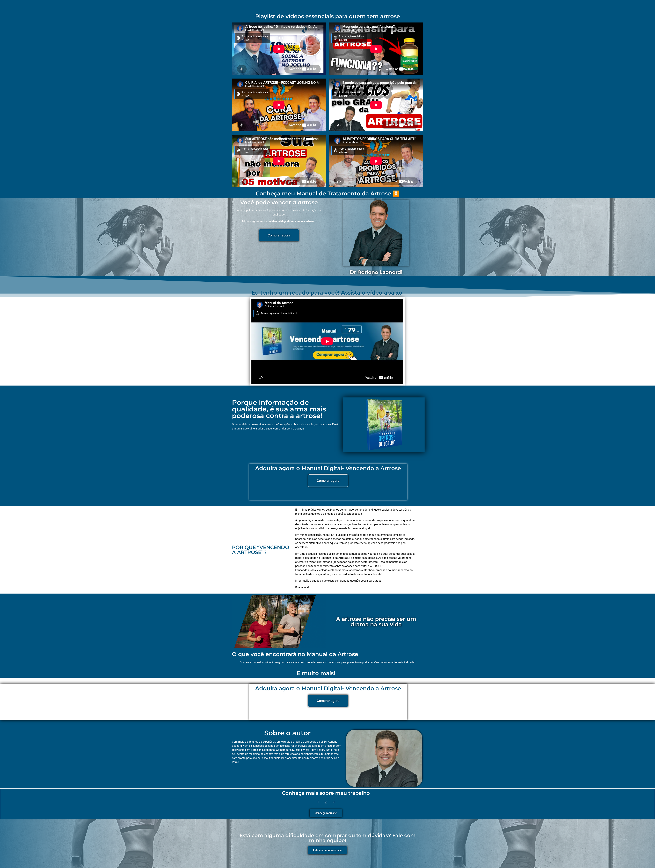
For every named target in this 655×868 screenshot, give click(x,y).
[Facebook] (318, 802)
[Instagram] (325, 802)
